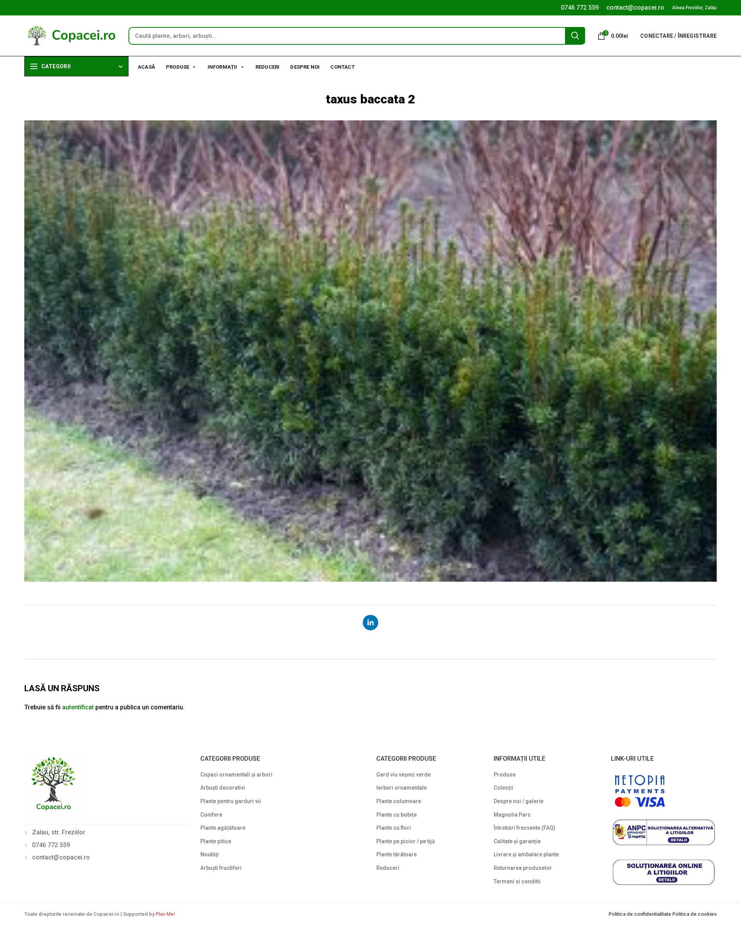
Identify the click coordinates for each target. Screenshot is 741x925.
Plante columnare (398, 801)
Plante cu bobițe (396, 815)
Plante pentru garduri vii (230, 801)
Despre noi (305, 67)
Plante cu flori (393, 828)
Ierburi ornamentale (401, 788)
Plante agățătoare (222, 828)
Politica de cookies (694, 914)
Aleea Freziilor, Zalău (694, 7)
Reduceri (267, 67)
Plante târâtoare (396, 854)
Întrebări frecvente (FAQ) (524, 828)
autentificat (78, 707)
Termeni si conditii (517, 881)
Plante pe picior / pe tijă (405, 841)
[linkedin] (370, 622)
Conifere (211, 815)
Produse (177, 67)
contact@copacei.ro (635, 7)
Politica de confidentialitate (640, 914)
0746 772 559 (580, 7)
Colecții (503, 788)
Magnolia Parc (512, 815)
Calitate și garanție (517, 841)
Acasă (146, 67)
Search (575, 35)
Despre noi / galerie (518, 801)
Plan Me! (165, 914)
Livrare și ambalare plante (526, 854)
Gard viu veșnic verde (403, 774)
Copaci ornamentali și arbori (236, 774)
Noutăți (209, 854)
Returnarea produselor (523, 868)
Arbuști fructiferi (221, 868)
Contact (342, 67)
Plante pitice (215, 841)
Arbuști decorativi (222, 788)
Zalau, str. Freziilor (58, 832)
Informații (222, 67)
